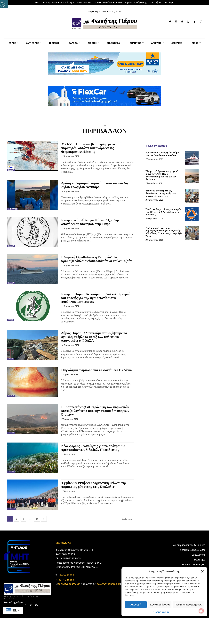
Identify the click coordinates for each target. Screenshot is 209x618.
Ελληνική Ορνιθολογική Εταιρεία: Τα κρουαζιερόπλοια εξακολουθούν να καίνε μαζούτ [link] (96, 259)
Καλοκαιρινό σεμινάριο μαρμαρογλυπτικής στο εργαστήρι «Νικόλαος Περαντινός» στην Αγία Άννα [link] (163, 232)
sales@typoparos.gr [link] (108, 583)
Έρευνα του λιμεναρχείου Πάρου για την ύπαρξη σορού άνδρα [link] (162, 154)
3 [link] (23, 519)
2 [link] (16, 519)
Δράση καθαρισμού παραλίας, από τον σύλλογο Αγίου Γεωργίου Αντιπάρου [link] (95, 185)
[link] (4, 4)
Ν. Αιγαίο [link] (11, 509)
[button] (202, 571)
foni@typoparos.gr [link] (69, 583)
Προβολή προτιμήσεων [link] (188, 604)
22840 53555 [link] (66, 575)
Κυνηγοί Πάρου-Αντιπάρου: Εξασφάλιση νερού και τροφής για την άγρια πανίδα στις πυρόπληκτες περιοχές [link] (95, 298)
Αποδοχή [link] (135, 604)
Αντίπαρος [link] (12, 209)
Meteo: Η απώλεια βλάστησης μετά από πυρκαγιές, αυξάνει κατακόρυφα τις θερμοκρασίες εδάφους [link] (91, 148)
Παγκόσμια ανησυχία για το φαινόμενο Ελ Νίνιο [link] (96, 370)
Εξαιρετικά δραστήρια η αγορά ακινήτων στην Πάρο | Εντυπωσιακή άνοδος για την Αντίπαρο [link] (161, 175)
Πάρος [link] (10, 320)
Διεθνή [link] (11, 396)
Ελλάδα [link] (11, 170)
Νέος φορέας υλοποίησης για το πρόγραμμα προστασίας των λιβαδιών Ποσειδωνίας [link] (93, 448)
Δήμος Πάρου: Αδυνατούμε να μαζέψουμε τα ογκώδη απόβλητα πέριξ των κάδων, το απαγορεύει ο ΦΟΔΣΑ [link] (94, 337)
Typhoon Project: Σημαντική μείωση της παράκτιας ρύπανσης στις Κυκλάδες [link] (93, 485)
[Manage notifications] (201, 610)
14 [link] (37, 519)
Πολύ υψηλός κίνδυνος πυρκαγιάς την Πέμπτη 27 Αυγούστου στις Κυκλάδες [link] (163, 212)
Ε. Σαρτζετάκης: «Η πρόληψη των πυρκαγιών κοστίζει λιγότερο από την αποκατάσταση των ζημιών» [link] (95, 411)
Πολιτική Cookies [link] (161, 612)
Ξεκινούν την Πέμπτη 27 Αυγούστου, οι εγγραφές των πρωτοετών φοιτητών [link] (160, 193)
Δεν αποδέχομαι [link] (160, 604)
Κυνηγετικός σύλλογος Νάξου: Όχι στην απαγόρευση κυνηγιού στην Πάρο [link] (90, 222)
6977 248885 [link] (66, 579)
